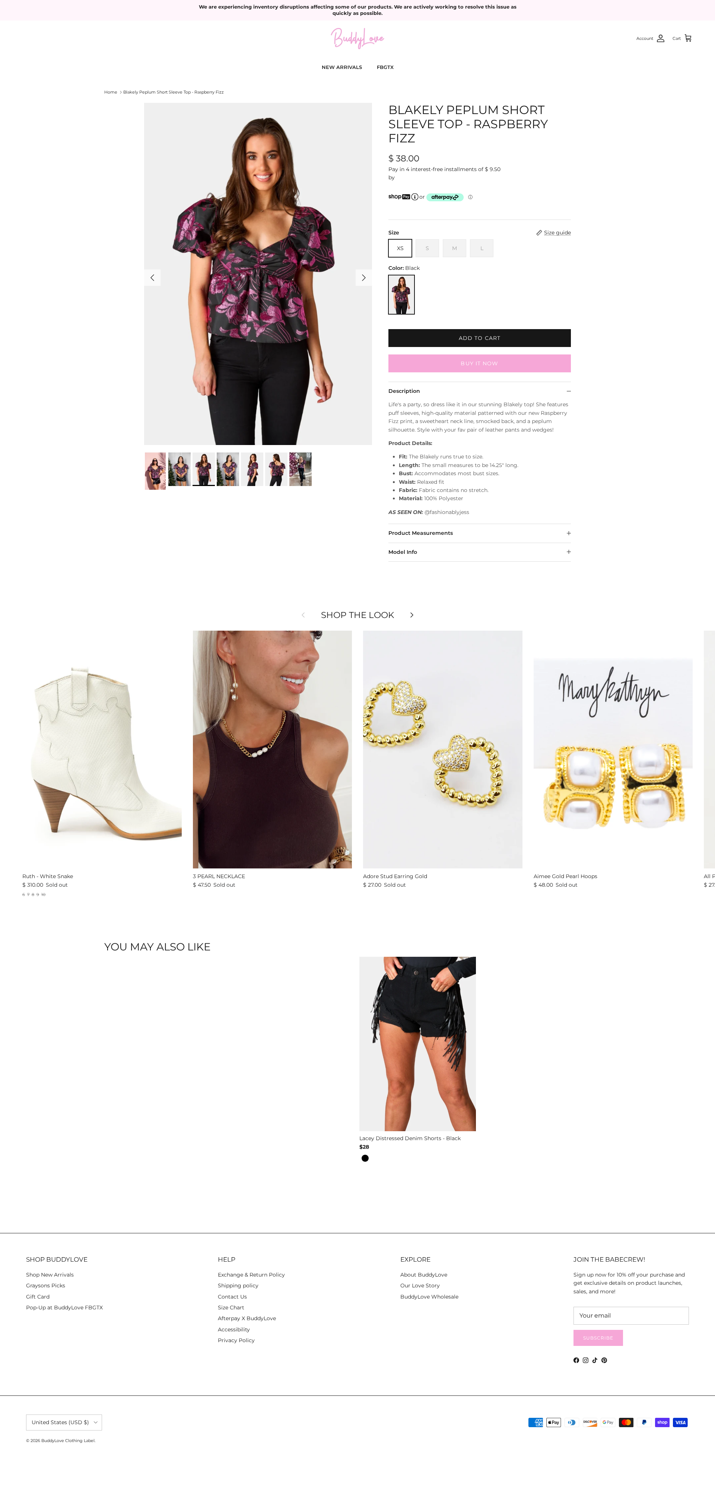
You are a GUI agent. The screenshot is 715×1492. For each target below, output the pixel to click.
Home (110, 92)
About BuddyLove (423, 1274)
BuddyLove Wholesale (429, 1296)
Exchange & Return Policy (251, 1274)
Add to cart (479, 338)
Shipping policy (238, 1285)
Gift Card (38, 1296)
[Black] (401, 294)
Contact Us (232, 1296)
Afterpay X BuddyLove (247, 1318)
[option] (365, 1158)
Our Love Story (420, 1285)
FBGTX (385, 67)
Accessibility (234, 1329)
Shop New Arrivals (50, 1274)
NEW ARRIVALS (342, 67)
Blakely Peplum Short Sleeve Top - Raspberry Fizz (173, 92)
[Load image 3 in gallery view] (258, 274)
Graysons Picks (45, 1285)
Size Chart (231, 1307)
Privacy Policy (236, 1340)
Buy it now (479, 363)
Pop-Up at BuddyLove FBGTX (64, 1307)
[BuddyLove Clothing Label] (357, 39)
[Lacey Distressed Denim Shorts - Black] (417, 1045)
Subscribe (598, 1338)
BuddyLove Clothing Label (68, 1440)
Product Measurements (420, 533)
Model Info (402, 552)
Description (404, 391)
